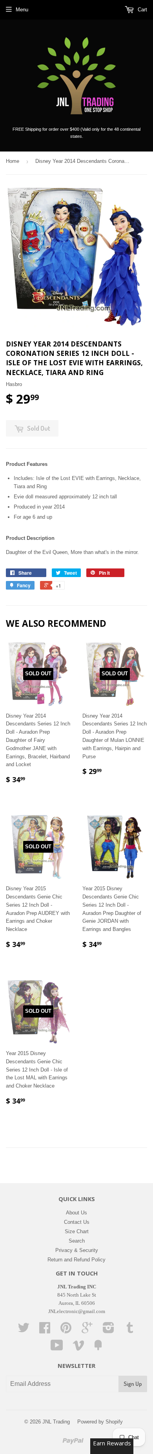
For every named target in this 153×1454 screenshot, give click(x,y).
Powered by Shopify (100, 1422)
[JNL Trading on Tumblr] (130, 1330)
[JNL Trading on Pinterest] (66, 1330)
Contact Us (76, 1222)
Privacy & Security (76, 1250)
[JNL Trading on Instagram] (108, 1330)
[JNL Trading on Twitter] (23, 1330)
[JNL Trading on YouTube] (57, 1348)
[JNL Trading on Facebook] (45, 1330)
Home (12, 161)
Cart (141, 10)
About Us (76, 1213)
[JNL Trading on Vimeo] (78, 1348)
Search (77, 1241)
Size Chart (77, 1231)
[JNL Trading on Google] (87, 1330)
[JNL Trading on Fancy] (98, 1348)
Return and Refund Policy (76, 1260)
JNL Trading (56, 1422)
